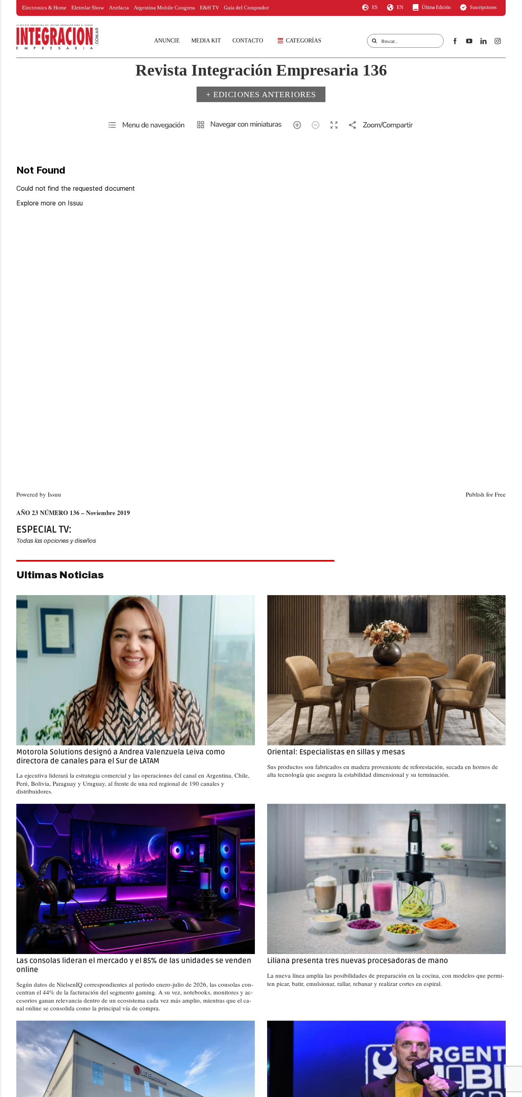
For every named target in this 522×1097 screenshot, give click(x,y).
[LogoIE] (57, 27)
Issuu (54, 494)
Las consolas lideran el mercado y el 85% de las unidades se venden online (133, 965)
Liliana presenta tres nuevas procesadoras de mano (357, 960)
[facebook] (455, 41)
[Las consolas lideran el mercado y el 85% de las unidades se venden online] (135, 879)
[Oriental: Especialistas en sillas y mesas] (386, 670)
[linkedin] (483, 41)
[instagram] (498, 41)
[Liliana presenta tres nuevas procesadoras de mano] (386, 879)
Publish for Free (486, 494)
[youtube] (469, 41)
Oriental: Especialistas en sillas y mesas (336, 751)
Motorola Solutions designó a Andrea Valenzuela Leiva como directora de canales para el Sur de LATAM (120, 756)
